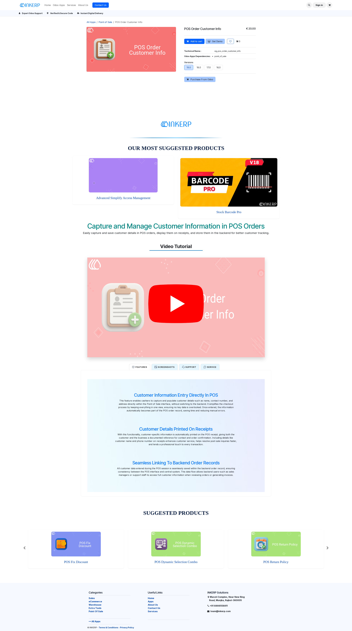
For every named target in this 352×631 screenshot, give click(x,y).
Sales (92, 598)
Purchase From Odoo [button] (201, 79)
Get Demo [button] (216, 41)
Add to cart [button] (196, 41)
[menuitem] (47, 5)
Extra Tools (95, 608)
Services (153, 611)
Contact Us (100, 5)
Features (141, 367)
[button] (309, 5)
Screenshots (166, 367)
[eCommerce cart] (329, 5)
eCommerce (95, 601)
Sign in (319, 5)
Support (190, 367)
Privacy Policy (127, 627)
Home (151, 598)
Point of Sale (105, 22)
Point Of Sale (96, 611)
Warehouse (95, 604)
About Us (153, 604)
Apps (150, 601)
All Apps (95, 621)
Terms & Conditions (108, 627)
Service (211, 367)
